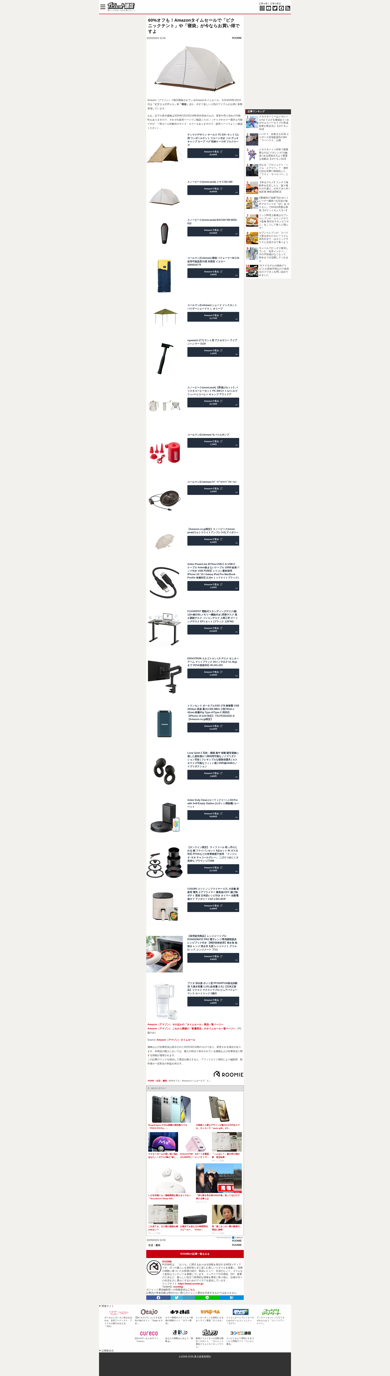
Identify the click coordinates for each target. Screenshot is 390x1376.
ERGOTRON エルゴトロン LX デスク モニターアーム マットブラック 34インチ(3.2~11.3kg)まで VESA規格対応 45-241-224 (213, 662)
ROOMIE (237, 38)
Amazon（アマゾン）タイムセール (175, 1040)
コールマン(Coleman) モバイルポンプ (208, 434)
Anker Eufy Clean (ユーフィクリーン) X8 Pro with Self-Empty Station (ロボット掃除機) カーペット (213, 803)
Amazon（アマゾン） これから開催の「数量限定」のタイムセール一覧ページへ (191, 1028)
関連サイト (108, 1306)
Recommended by (224, 1237)
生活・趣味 (154, 1245)
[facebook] (158, 1297)
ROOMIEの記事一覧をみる (195, 1254)
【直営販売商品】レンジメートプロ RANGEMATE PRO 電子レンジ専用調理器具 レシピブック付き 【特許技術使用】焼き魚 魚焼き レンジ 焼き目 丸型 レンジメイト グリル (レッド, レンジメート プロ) (212, 943)
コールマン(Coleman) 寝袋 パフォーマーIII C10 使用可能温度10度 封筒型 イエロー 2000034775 (213, 261)
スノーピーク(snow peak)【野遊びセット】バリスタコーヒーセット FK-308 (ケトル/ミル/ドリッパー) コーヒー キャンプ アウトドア (212, 391)
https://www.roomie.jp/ (190, 1283)
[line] (207, 1297)
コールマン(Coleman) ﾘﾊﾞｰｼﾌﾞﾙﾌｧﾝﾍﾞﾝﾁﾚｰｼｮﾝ (211, 482)
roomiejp (178, 1286)
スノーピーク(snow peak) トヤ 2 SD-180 (209, 182)
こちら (191, 1289)
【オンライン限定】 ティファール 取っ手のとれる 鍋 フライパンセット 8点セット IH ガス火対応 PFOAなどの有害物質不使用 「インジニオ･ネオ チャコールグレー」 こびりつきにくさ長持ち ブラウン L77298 (213, 854)
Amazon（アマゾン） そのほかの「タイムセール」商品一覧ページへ (185, 1024)
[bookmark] (231, 1297)
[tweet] (177, 1297)
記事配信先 (108, 1350)
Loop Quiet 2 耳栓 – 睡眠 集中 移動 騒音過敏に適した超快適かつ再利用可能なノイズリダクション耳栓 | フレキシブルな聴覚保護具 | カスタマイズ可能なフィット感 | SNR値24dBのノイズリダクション (213, 760)
